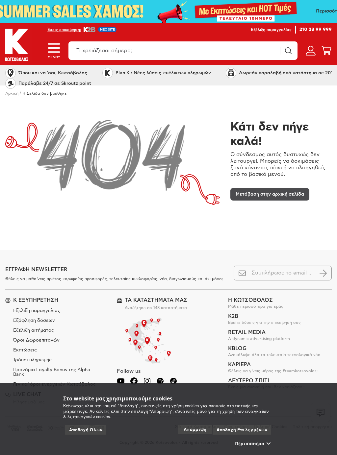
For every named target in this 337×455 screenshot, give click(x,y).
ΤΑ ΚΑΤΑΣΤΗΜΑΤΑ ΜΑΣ (156, 300)
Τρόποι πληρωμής (32, 360)
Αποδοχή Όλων (85, 430)
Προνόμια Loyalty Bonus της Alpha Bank (51, 372)
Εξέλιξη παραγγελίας (36, 310)
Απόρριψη (195, 429)
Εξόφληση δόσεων (34, 320)
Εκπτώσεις (25, 350)
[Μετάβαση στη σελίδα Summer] (168, 11)
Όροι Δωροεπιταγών (36, 340)
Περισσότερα (250, 443)
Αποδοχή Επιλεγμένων (242, 430)
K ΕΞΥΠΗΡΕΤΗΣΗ (35, 300)
